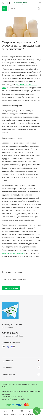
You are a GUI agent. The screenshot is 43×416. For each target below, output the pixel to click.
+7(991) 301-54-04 (12, 324)
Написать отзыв (11, 288)
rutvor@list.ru (10, 332)
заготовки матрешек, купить (13, 253)
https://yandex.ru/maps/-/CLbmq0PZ (15, 399)
